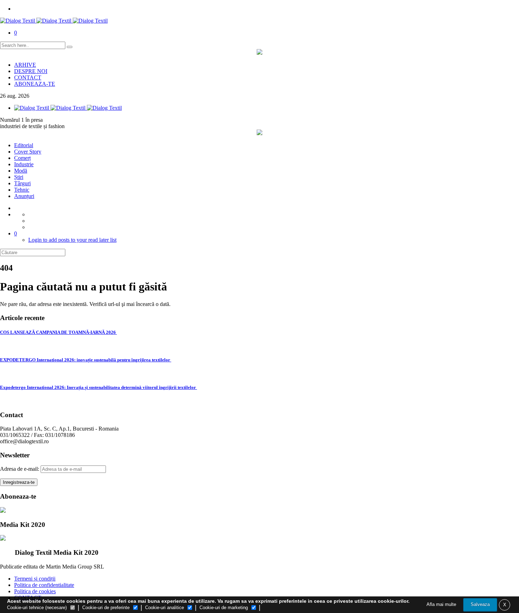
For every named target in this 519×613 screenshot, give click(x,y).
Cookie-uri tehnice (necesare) (37, 607)
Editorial (23, 145)
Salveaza (480, 604)
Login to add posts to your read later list (72, 240)
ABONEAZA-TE (34, 84)
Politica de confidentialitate (44, 585)
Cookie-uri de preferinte (106, 607)
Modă (20, 171)
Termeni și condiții (34, 579)
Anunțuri (24, 196)
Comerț (22, 158)
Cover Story (27, 152)
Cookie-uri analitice (164, 607)
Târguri (22, 183)
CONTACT (27, 77)
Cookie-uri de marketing (223, 607)
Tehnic (21, 190)
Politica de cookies (35, 591)
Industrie (24, 164)
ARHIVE (25, 65)
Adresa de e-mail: (20, 469)
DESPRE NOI (30, 71)
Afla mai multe (441, 604)
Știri (18, 177)
